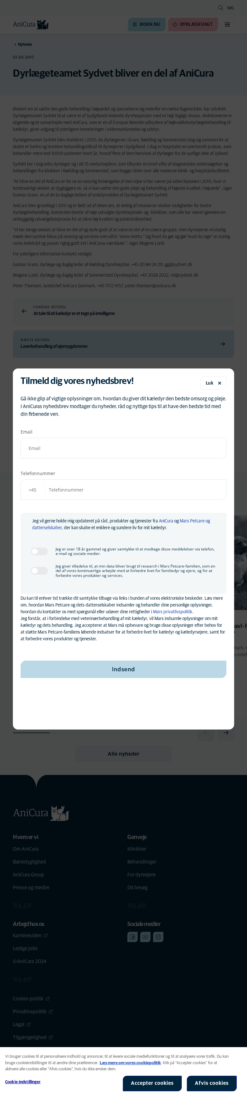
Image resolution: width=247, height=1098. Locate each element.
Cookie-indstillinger (23, 1082)
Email (26, 432)
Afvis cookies (212, 1083)
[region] (123, 1072)
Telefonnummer (38, 473)
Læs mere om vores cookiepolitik (130, 1063)
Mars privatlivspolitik (172, 612)
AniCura (166, 521)
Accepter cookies (152, 1083)
